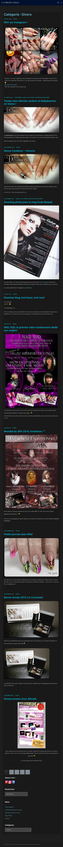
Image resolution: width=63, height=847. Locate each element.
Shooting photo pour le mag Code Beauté (28, 202)
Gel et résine (31, 97)
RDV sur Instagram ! (15, 22)
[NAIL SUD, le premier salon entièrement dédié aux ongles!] (31, 370)
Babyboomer (18, 97)
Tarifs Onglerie (9, 807)
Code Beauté (28, 288)
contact (7, 818)
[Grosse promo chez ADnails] (31, 725)
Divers (15, 19)
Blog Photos (8, 815)
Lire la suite (8, 91)
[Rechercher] (58, 2)
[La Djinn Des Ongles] (10, 2)
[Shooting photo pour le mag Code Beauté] (31, 242)
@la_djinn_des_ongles (11, 84)
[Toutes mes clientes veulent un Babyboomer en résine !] (31, 119)
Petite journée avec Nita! (18, 534)
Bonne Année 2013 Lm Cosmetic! (23, 597)
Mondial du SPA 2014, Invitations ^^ (24, 431)
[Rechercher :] (16, 794)
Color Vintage (44, 282)
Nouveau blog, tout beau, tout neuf (24, 297)
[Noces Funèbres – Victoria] (31, 169)
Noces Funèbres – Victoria (19, 150)
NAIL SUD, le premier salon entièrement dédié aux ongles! (31, 329)
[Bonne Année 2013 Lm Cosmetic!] (31, 619)
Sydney (37, 844)
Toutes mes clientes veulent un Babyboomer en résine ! (30, 102)
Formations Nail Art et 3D (12, 812)
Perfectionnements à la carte (13, 810)
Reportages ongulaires (42, 97)
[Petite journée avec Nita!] (31, 557)
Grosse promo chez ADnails (20, 698)
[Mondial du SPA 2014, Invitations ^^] (31, 471)
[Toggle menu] (61, 3)
